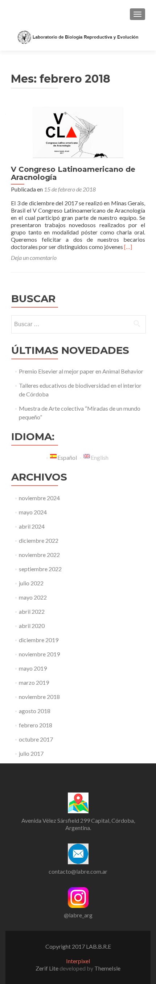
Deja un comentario (34, 257)
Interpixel (78, 960)
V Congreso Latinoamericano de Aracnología (73, 173)
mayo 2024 (33, 512)
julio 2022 (31, 583)
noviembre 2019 (39, 654)
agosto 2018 (34, 710)
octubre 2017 (36, 739)
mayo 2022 (33, 597)
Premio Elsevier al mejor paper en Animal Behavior (81, 371)
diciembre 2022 (38, 540)
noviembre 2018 (39, 696)
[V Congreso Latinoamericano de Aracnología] (78, 131)
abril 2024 (32, 526)
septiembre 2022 (40, 568)
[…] (128, 246)
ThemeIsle (107, 968)
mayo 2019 (33, 668)
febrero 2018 (35, 725)
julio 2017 (31, 753)
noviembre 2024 (39, 497)
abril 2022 (32, 611)
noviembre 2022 (39, 554)
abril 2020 (32, 625)
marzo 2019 (34, 682)
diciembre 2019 (38, 639)
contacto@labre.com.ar (78, 871)
